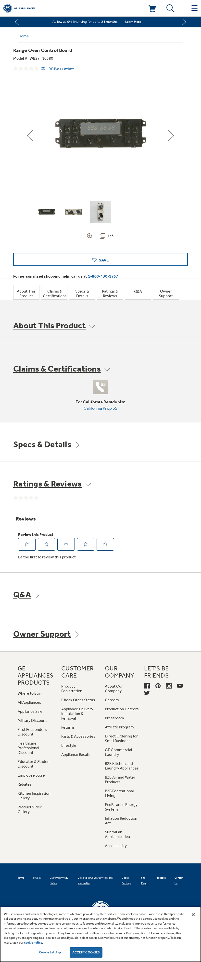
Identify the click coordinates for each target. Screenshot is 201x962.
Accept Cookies (86, 952)
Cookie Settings (50, 952)
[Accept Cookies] (193, 914)
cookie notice (33, 942)
